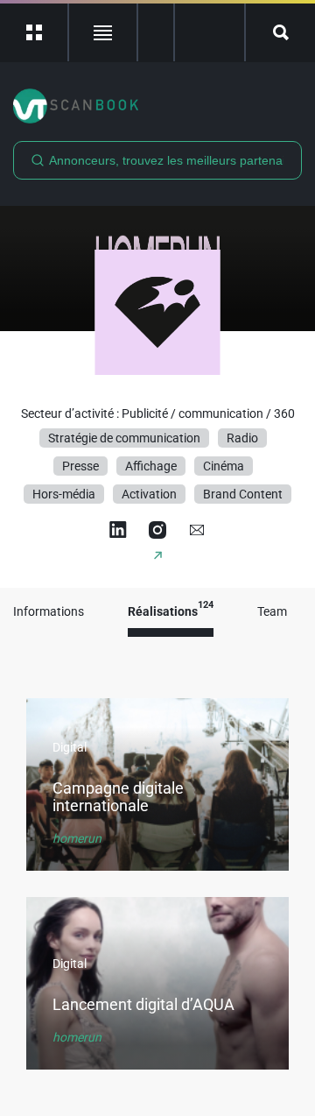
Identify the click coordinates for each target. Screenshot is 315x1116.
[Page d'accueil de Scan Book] (157, 106)
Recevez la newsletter (209, 32)
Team (272, 611)
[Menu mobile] (34, 32)
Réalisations (171, 611)
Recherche (280, 32)
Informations (48, 611)
